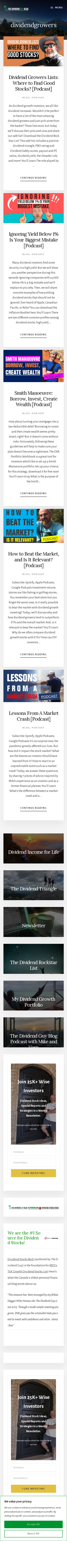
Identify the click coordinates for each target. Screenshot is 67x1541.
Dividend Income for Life (33, 852)
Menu (59, 7)
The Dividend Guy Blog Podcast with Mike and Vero (33, 1041)
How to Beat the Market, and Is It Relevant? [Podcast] (33, 559)
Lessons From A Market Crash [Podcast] (33, 716)
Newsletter (33, 925)
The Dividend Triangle (33, 889)
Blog (26, 98)
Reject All (34, 1533)
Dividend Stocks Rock (21, 1259)
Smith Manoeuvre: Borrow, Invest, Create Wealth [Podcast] (33, 399)
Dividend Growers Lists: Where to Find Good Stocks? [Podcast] (33, 83)
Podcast (38, 98)
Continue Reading (33, 179)
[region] (33, 1518)
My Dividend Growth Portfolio (33, 1002)
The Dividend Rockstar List (33, 965)
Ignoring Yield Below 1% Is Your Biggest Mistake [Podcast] (33, 240)
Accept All (33, 1524)
